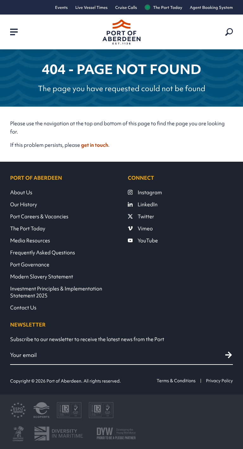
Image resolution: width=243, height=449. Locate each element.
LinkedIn (148, 204)
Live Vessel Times (91, 7)
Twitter (146, 216)
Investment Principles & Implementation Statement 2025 (56, 292)
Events (61, 7)
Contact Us (23, 307)
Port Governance (29, 264)
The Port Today (167, 7)
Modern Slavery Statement (41, 276)
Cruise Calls (126, 7)
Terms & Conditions (176, 381)
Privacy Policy (219, 381)
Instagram (150, 192)
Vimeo (145, 228)
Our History (23, 204)
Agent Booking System (211, 7)
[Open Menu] (14, 32)
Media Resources (30, 240)
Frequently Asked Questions (42, 252)
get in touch (94, 144)
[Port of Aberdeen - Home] (121, 32)
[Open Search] (229, 32)
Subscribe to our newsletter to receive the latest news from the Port (87, 339)
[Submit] (228, 355)
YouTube (148, 240)
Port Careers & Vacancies (39, 216)
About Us (21, 192)
